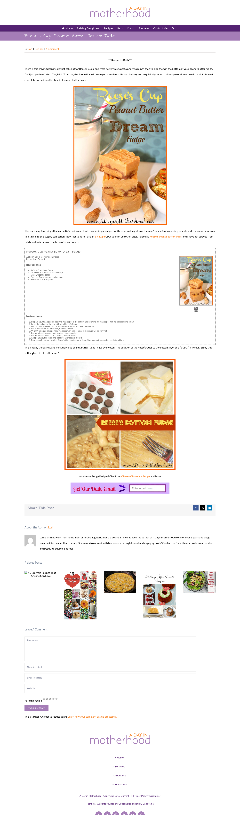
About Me (120, 775)
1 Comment (52, 48)
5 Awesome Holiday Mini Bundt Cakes (159, 594)
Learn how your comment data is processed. (92, 716)
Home (120, 757)
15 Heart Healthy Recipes (80, 595)
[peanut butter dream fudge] (120, 155)
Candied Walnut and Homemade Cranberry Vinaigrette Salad (199, 582)
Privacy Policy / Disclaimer (146, 795)
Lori (30, 48)
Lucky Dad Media (145, 803)
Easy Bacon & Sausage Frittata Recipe (120, 582)
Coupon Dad (125, 803)
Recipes (39, 48)
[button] (173, 28)
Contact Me (120, 784)
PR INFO (120, 766)
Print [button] (196, 311)
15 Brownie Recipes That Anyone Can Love (40, 574)
